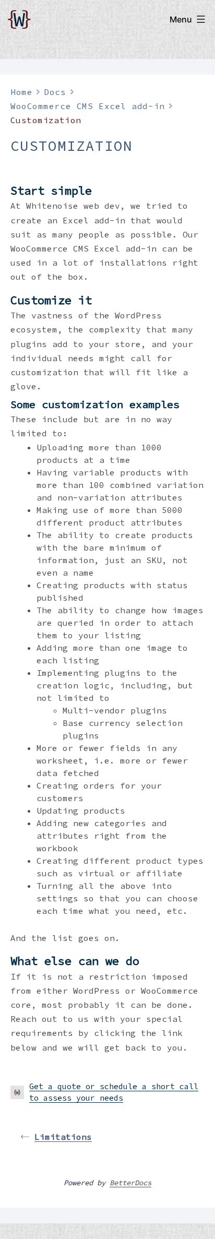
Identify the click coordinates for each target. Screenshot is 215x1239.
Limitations (63, 1136)
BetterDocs (130, 1182)
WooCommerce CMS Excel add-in (87, 106)
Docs (55, 92)
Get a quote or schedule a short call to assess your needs (113, 1092)
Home (21, 92)
